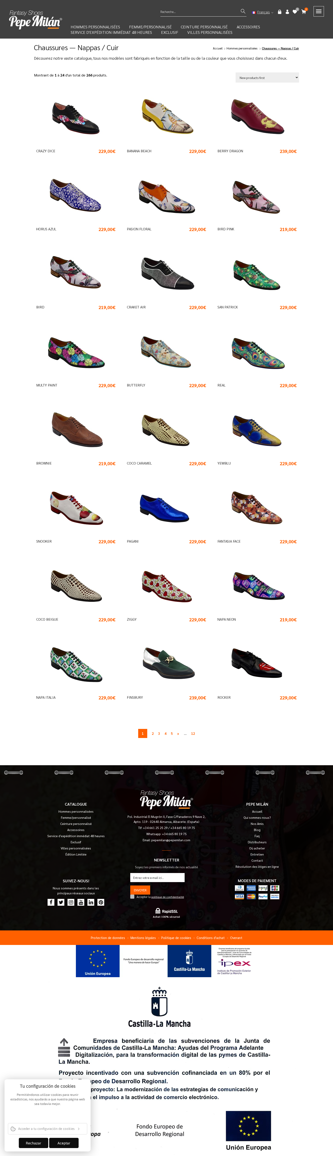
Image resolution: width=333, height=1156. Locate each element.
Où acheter (257, 848)
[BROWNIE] (72, 430)
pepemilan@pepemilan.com (170, 840)
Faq (257, 836)
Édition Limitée (76, 854)
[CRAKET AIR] (163, 274)
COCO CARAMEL (139, 463)
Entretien (257, 854)
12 (193, 733)
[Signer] (287, 11)
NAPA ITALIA (46, 697)
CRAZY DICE (45, 150)
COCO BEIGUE (47, 619)
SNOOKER (44, 541)
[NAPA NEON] (254, 586)
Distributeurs (257, 842)
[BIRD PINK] (254, 196)
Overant (236, 937)
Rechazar (33, 1143)
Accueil (218, 48)
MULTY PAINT (46, 385)
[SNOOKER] (72, 508)
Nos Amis (257, 823)
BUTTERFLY (136, 385)
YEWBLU (224, 463)
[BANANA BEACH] (163, 118)
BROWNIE (44, 463)
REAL (221, 385)
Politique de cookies (176, 937)
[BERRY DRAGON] (254, 118)
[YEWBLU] (254, 430)
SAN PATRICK (227, 307)
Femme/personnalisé (76, 817)
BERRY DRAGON (230, 150)
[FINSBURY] (163, 665)
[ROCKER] (254, 665)
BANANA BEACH (139, 150)
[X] (61, 902)
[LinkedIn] (90, 902)
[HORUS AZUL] (72, 196)
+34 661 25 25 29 (155, 828)
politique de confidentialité (167, 897)
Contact (257, 860)
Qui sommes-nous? (257, 817)
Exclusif (169, 32)
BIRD (40, 307)
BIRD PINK (225, 228)
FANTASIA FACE (229, 541)
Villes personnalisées (209, 32)
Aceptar (64, 1143)
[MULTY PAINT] (72, 352)
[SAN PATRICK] (254, 274)
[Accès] (280, 11)
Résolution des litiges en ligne (257, 866)
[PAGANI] (163, 508)
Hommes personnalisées (242, 48)
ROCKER (224, 697)
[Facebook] (51, 902)
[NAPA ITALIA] (72, 665)
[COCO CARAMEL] (163, 430)
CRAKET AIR (136, 307)
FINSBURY (135, 697)
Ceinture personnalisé (76, 823)
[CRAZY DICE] (72, 118)
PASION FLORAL (139, 228)
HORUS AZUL (46, 228)
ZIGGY (132, 619)
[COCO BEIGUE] (72, 586)
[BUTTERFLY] (163, 352)
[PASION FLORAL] (163, 196)
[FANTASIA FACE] (254, 508)
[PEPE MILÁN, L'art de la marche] (35, 19)
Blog (257, 830)
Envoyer (140, 890)
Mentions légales (143, 937)
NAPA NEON (226, 619)
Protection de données (108, 937)
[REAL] (254, 352)
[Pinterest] (100, 902)
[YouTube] (80, 902)
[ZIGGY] (163, 586)
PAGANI (133, 541)
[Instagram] (71, 902)
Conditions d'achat (211, 937)
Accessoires (248, 26)
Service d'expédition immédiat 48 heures (111, 32)
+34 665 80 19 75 (182, 828)
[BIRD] (72, 274)
